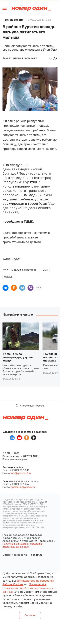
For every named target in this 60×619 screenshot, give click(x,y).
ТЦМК (44, 269)
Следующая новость (32, 405)
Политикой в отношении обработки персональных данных (27, 588)
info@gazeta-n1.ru (21, 473)
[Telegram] (22, 288)
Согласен (30, 615)
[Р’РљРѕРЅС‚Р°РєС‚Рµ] (5, 288)
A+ (55, 58)
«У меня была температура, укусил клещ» (17, 357)
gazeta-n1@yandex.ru (23, 487)
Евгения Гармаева (24, 58)
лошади (8, 276)
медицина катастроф (24, 269)
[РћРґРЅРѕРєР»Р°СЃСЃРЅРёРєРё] (14, 288)
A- (50, 58)
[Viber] (31, 288)
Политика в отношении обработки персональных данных (22, 545)
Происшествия (13, 19)
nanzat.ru (36, 554)
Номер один (31, 9)
